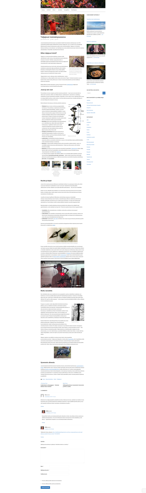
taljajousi (59, 379)
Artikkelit (49, 9)
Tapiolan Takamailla (91, 112)
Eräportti (89, 107)
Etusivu (43, 9)
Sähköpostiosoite (45, 470)
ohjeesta (69, 253)
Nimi (42, 466)
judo (54, 218)
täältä (54, 225)
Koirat (88, 132)
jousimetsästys (49, 379)
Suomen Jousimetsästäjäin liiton (52, 369)
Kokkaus (88, 134)
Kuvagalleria (66, 9)
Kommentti (43, 447)
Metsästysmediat (90, 144)
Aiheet (54, 9)
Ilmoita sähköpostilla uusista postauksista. (51, 483)
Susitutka (60, 9)
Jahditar (88, 100)
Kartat (88, 129)
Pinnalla (88, 149)
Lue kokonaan (96, 57)
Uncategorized (90, 161)
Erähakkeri (89, 127)
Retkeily (88, 154)
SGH (57, 218)
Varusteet (89, 164)
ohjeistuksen (63, 254)
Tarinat (88, 159)
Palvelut (88, 147)
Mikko (52, 39)
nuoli (55, 379)
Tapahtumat (89, 157)
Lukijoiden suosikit (91, 137)
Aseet (57, 39)
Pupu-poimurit (90, 102)
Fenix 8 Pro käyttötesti (91, 41)
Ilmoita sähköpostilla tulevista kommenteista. (52, 480)
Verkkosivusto (44, 474)
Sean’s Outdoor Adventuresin (59, 256)
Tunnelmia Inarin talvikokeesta (93, 19)
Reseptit (88, 152)
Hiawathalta (70, 339)
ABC (88, 120)
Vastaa (42, 406)
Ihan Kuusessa (90, 110)
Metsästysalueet (90, 142)
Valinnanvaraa (74, 148)
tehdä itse (59, 151)
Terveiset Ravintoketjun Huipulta (93, 105)
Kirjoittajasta (74, 9)
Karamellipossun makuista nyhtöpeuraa (95, 63)
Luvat (88, 139)
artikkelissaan (70, 84)
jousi (44, 379)
